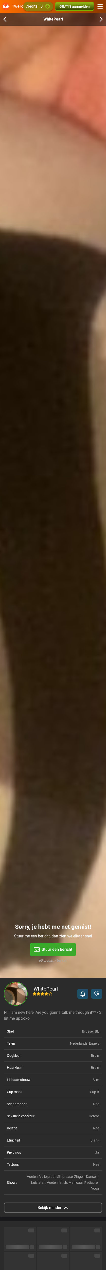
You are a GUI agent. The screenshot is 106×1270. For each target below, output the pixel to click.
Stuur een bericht (57, 949)
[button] (82, 994)
